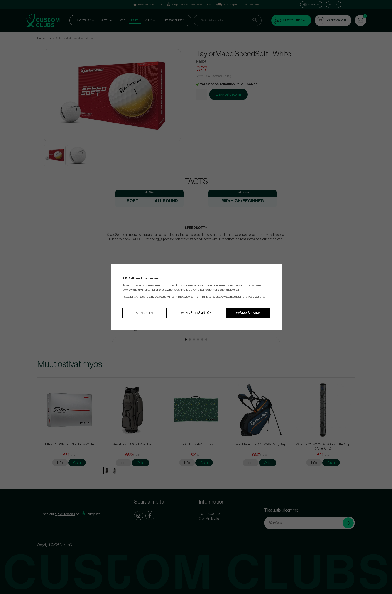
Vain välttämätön (196, 313)
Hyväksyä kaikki (247, 313)
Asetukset (144, 313)
